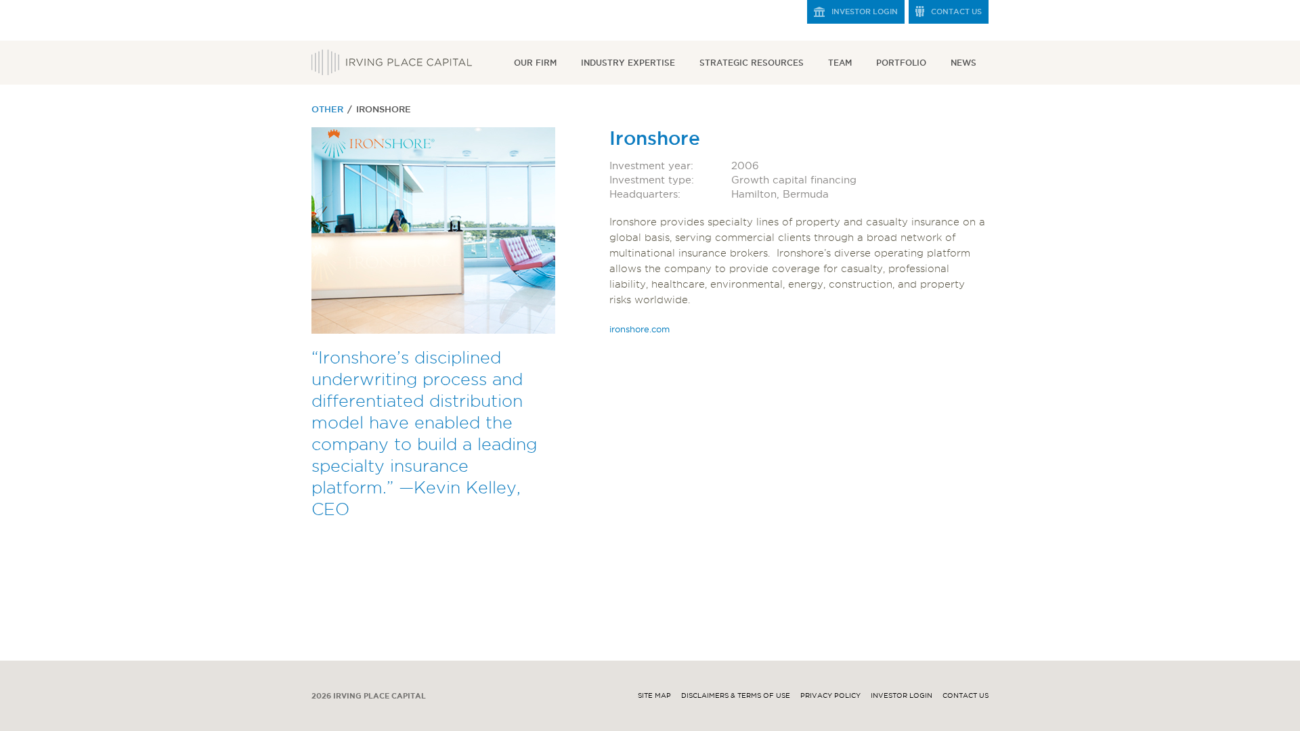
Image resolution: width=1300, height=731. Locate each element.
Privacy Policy (830, 695)
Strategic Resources (751, 62)
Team (840, 62)
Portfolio (901, 62)
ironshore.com (639, 329)
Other (327, 109)
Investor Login (864, 11)
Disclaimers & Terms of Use (735, 695)
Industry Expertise (628, 62)
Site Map (654, 695)
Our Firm (535, 62)
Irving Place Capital (391, 62)
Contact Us (956, 11)
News (963, 62)
